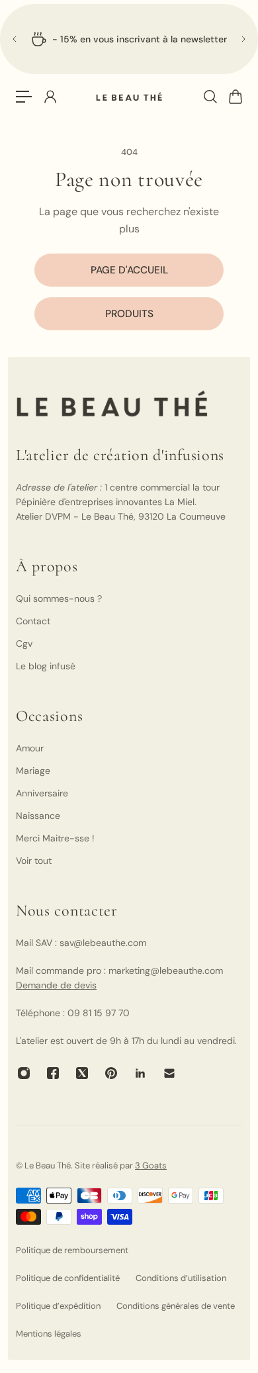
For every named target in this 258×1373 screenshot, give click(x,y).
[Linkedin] (140, 1073)
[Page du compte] (49, 96)
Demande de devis (56, 985)
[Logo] (129, 97)
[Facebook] (52, 1073)
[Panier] (234, 96)
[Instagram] (23, 1073)
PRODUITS (129, 313)
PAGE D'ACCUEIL (129, 270)
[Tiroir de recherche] (209, 96)
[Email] (169, 1073)
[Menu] (24, 96)
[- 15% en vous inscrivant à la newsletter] (129, 39)
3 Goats (151, 1165)
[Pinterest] (111, 1073)
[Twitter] (82, 1073)
